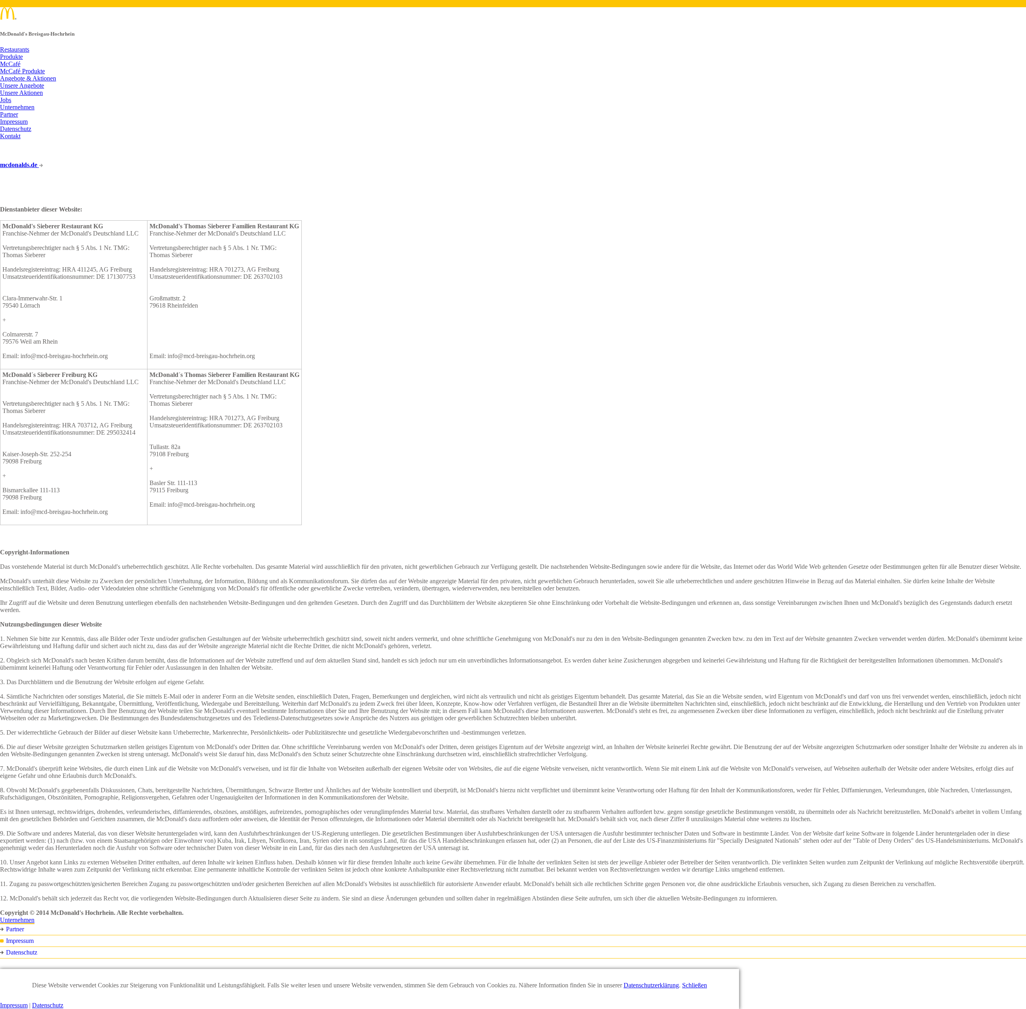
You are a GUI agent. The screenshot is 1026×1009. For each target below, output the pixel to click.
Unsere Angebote (22, 85)
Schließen (694, 985)
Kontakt (10, 136)
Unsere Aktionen (21, 92)
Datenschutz (15, 128)
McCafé (10, 63)
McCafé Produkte (22, 71)
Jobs (5, 100)
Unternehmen (17, 107)
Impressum (14, 121)
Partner (9, 114)
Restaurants (14, 49)
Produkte (11, 56)
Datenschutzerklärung (651, 985)
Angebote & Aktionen (28, 78)
